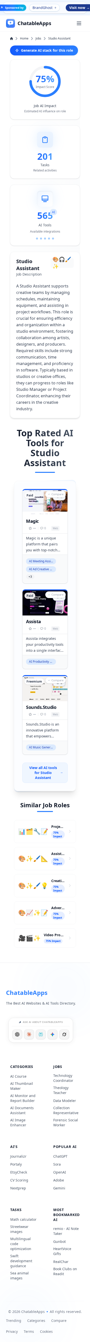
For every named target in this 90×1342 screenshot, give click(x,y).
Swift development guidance (21, 1261)
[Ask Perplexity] (41, 1034)
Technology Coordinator (63, 1078)
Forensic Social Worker (65, 1122)
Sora (57, 1164)
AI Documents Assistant (22, 1110)
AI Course (18, 1076)
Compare (58, 1320)
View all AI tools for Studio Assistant (43, 772)
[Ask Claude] (29, 1034)
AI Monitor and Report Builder (23, 1098)
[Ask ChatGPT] (17, 1034)
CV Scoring (19, 1180)
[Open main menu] (79, 23)
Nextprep (18, 1188)
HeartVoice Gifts (62, 1251)
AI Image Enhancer (18, 1122)
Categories (36, 1320)
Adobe (58, 1180)
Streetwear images (19, 1229)
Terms (29, 1331)
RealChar (60, 1261)
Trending (13, 1320)
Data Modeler (64, 1100)
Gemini (59, 1188)
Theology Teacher (60, 1090)
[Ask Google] (53, 1034)
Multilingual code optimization (20, 1243)
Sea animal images (19, 1275)
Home (24, 39)
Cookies (46, 1331)
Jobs (38, 39)
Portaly (16, 1164)
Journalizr (18, 1156)
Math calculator (23, 1219)
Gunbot (59, 1241)
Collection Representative (65, 1110)
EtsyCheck (18, 1172)
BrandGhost (42, 7)
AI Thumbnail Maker (21, 1086)
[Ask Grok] (64, 1034)
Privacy (12, 1331)
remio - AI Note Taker (66, 1231)
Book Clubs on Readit (65, 1271)
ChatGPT (60, 1156)
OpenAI (59, 1172)
